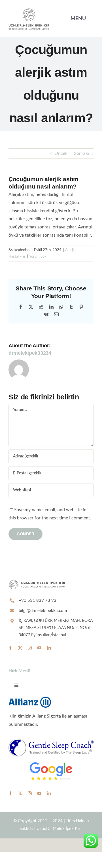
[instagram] (30, 648)
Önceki (61, 153)
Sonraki (81, 153)
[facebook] (10, 648)
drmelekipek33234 (29, 353)
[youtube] (39, 648)
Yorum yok (37, 256)
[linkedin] (49, 648)
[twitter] (20, 648)
